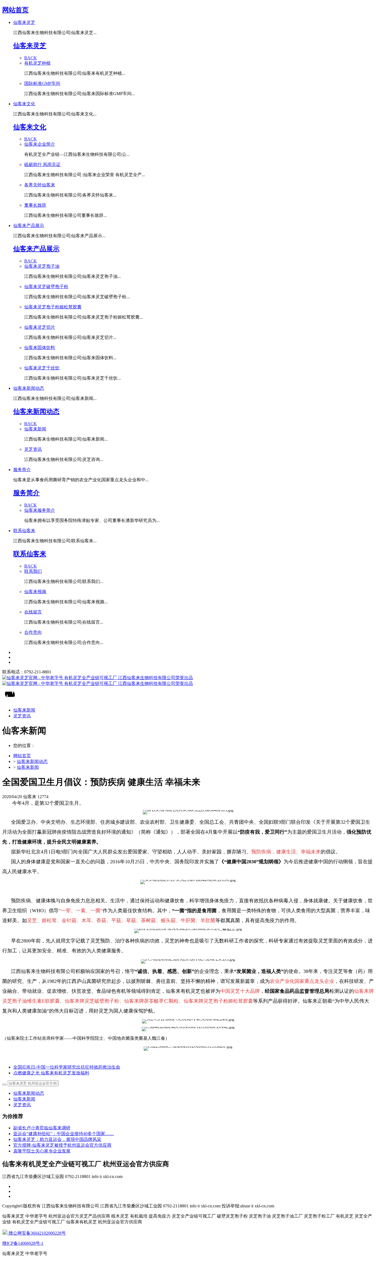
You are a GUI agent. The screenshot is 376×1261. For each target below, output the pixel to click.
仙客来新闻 (28, 767)
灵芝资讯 (22, 1104)
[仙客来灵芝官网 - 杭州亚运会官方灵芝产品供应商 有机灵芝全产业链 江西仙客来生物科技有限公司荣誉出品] (188, 681)
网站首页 (15, 9)
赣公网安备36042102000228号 (36, 1233)
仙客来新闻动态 (32, 761)
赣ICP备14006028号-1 (22, 1243)
